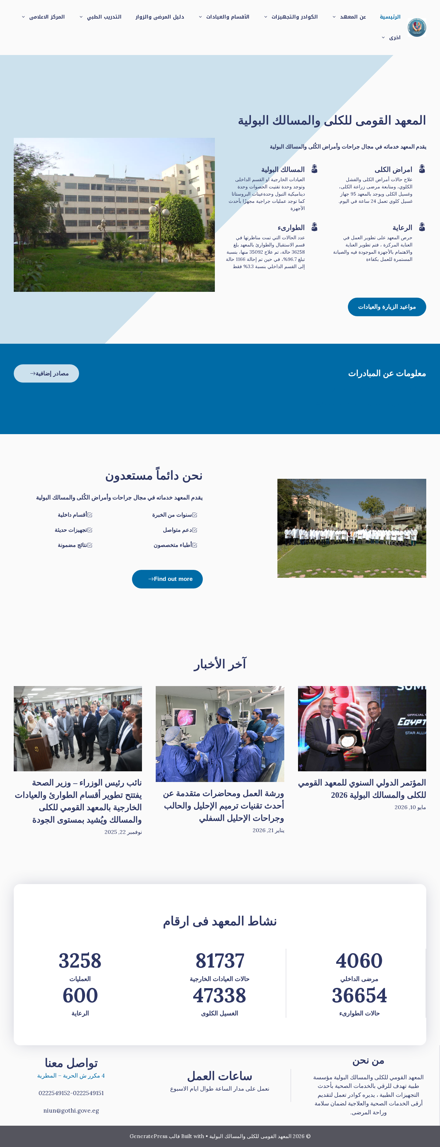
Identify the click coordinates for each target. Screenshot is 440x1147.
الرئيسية (390, 17)
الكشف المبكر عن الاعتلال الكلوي (378, 387)
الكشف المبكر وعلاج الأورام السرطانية (371, 403)
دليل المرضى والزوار (159, 17)
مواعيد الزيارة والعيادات (387, 307)
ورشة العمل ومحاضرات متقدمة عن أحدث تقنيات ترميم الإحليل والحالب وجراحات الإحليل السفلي (223, 806)
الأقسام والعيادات (228, 17)
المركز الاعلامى (47, 17)
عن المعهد (353, 17)
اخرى (395, 37)
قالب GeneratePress (155, 1136)
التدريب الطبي (104, 17)
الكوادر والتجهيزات (295, 17)
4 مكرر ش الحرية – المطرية (71, 1075)
